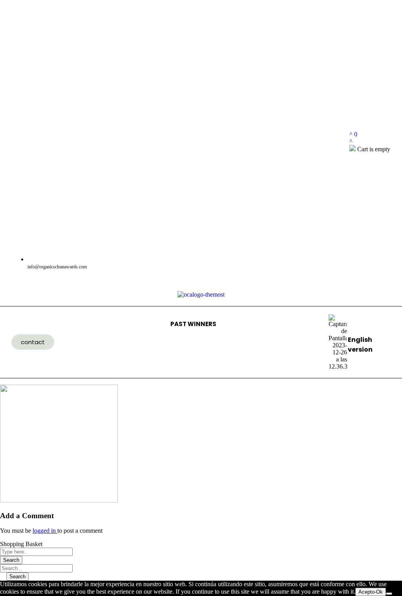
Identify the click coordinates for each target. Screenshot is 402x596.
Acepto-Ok (370, 592)
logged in (45, 530)
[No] (389, 593)
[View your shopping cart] (351, 141)
